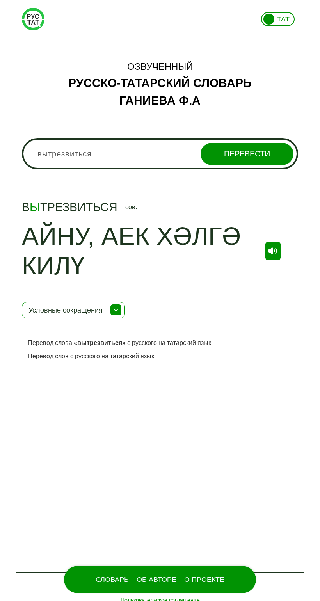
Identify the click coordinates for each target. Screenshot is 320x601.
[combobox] (160, 153)
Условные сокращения (65, 310)
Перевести (247, 153)
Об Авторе (156, 579)
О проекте (204, 579)
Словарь (112, 579)
